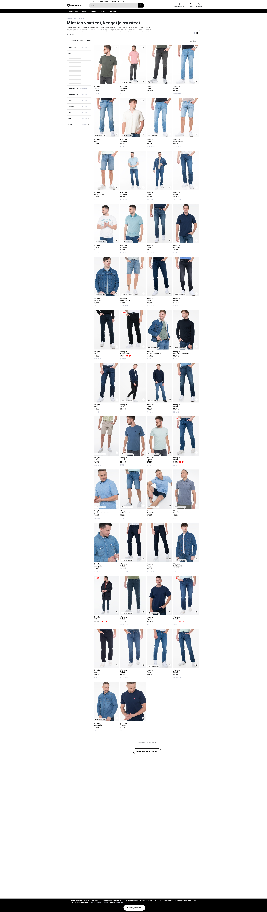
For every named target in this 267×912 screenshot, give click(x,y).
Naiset (84, 11)
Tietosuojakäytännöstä (99, 902)
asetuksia (119, 902)
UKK (124, 1)
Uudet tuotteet (72, 11)
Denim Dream (72, 18)
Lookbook (112, 11)
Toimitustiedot (103, 1)
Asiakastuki (115, 1)
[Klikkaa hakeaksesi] (141, 5)
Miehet (93, 11)
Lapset (102, 11)
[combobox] (193, 41)
